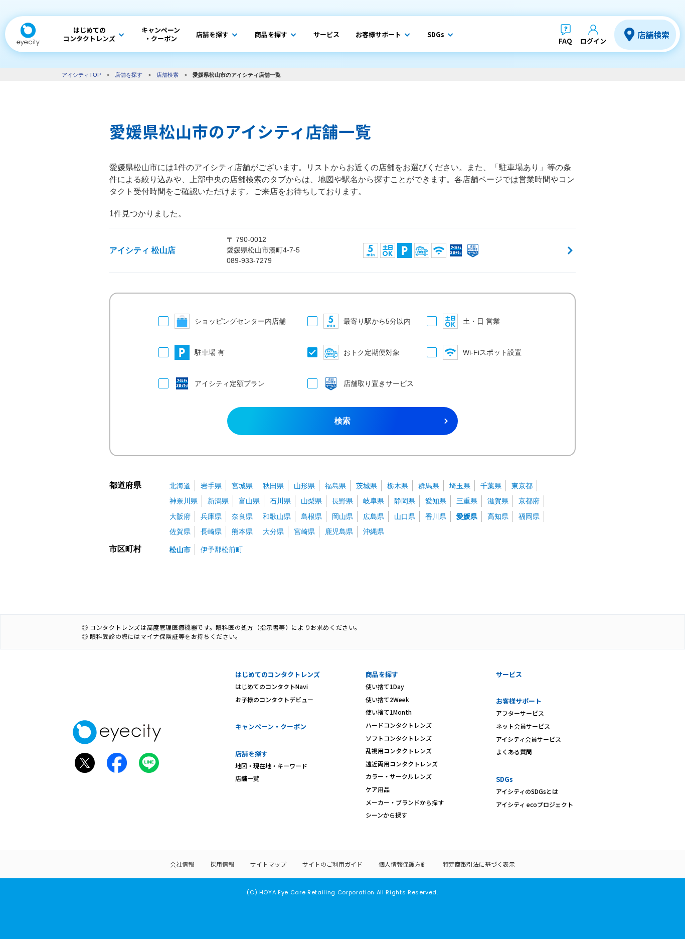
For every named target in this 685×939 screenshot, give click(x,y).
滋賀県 (497, 501)
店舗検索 (653, 35)
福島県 (335, 486)
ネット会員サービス (523, 726)
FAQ (565, 41)
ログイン (593, 41)
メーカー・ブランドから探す (405, 802)
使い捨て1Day (385, 686)
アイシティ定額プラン (230, 383)
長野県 (342, 501)
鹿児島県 (339, 531)
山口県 (404, 516)
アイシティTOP (81, 75)
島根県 (311, 516)
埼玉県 (459, 486)
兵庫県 (211, 516)
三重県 (466, 501)
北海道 (180, 486)
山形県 (304, 486)
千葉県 (490, 486)
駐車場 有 (210, 352)
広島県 (373, 516)
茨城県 (366, 486)
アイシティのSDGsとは (527, 791)
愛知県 (435, 501)
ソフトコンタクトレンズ (399, 738)
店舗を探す (128, 75)
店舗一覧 (247, 778)
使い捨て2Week (387, 699)
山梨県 (311, 501)
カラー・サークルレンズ (399, 776)
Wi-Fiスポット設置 (492, 352)
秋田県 (273, 486)
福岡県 (529, 516)
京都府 (529, 501)
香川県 (435, 516)
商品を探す (382, 674)
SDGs (504, 779)
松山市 (180, 550)
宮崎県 (304, 531)
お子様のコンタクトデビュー (274, 699)
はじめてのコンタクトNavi (271, 686)
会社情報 (182, 864)
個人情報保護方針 (403, 864)
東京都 (522, 486)
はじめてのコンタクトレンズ (277, 674)
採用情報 (222, 864)
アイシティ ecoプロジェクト (534, 804)
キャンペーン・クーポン (270, 726)
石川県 (280, 501)
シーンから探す (386, 815)
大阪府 (180, 516)
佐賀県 (180, 531)
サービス (509, 674)
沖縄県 (373, 531)
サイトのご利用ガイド (332, 864)
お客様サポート (519, 701)
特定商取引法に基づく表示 (479, 864)
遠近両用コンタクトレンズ (402, 763)
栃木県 (397, 486)
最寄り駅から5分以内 (375, 321)
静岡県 (404, 501)
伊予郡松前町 (222, 550)
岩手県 (211, 486)
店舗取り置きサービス (375, 383)
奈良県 (242, 516)
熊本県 (242, 531)
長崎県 (211, 531)
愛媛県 (466, 516)
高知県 (497, 516)
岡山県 (342, 516)
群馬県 (428, 486)
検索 (342, 421)
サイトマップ (268, 864)
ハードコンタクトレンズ (399, 725)
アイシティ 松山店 (142, 250)
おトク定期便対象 (372, 352)
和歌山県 (277, 516)
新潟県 (218, 501)
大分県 (273, 531)
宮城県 (242, 486)
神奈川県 (183, 501)
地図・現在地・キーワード (271, 765)
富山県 (249, 501)
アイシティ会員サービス (528, 739)
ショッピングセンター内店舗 (240, 321)
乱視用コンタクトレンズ (399, 750)
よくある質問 (514, 751)
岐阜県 (373, 501)
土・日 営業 (481, 321)
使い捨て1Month (389, 712)
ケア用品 (378, 789)
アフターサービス (520, 713)
